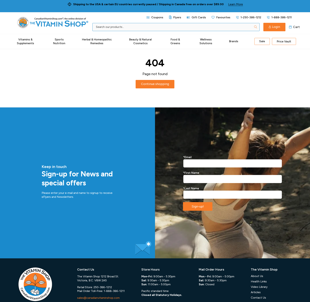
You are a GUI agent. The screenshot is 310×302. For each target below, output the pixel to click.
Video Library (259, 287)
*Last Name (191, 188)
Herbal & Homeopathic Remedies (97, 41)
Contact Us (258, 297)
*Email (187, 157)
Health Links (259, 281)
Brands (233, 41)
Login (276, 27)
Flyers (177, 17)
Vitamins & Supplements (25, 41)
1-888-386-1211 (281, 17)
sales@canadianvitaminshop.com (98, 297)
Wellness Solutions (205, 41)
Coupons (157, 17)
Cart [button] (290, 27)
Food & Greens (175, 41)
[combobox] (175, 27)
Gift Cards (199, 17)
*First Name (191, 172)
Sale (262, 41)
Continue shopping (155, 84)
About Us (257, 276)
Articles (256, 292)
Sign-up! (198, 206)
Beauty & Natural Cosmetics (140, 41)
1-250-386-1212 (251, 17)
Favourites (223, 17)
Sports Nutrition (59, 41)
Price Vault (284, 41)
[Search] (256, 27)
